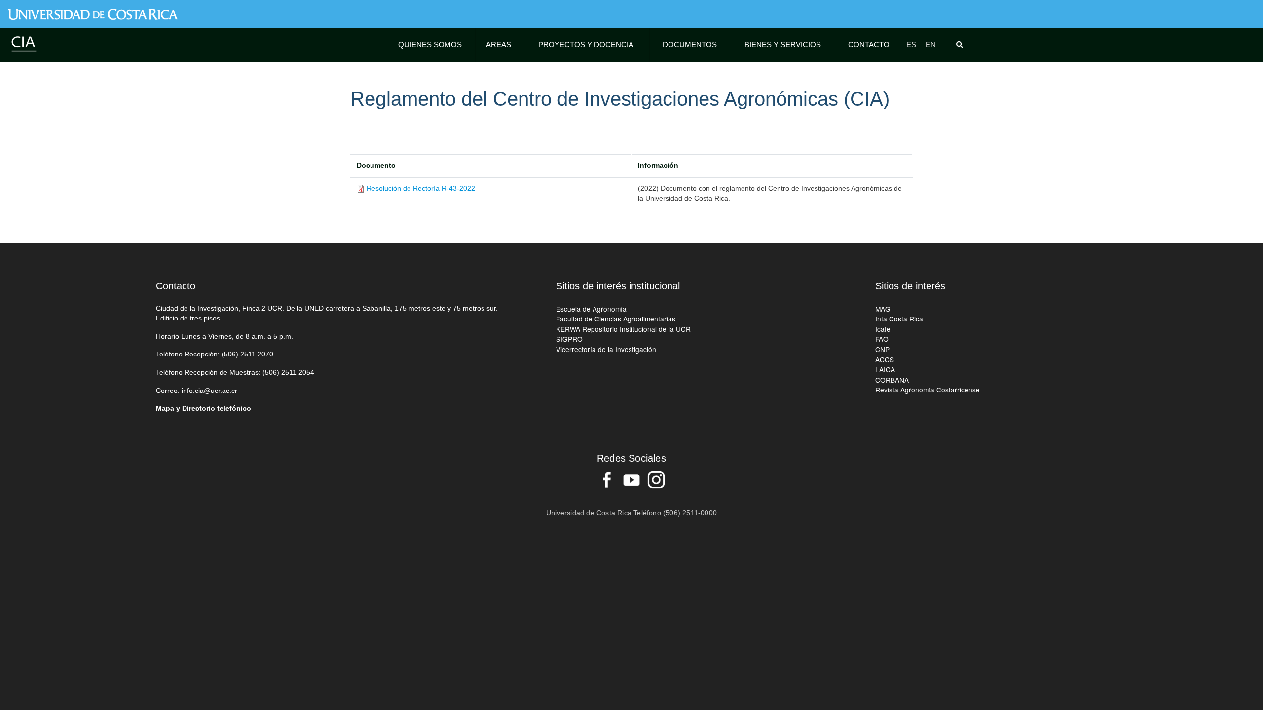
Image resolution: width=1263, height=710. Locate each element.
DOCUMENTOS (690, 44)
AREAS (498, 44)
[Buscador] (961, 45)
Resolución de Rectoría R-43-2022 (421, 188)
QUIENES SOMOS (430, 44)
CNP (882, 349)
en (931, 44)
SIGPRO (569, 339)
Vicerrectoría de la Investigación (606, 349)
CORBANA (892, 380)
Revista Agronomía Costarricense (927, 389)
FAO (882, 339)
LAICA (885, 369)
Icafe (883, 329)
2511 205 (295, 372)
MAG (883, 309)
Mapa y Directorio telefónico (203, 408)
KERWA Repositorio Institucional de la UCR (623, 329)
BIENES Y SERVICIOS (782, 44)
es (911, 44)
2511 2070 (256, 354)
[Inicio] (23, 44)
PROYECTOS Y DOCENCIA (585, 44)
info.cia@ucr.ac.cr (209, 390)
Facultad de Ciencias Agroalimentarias (615, 318)
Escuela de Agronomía (591, 309)
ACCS (884, 359)
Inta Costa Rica (899, 318)
